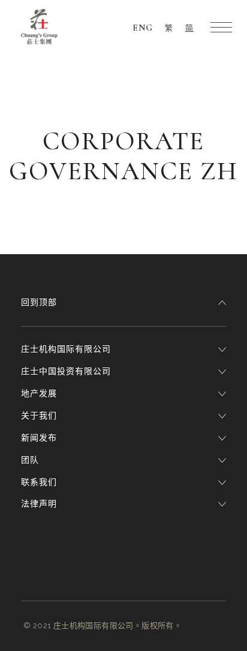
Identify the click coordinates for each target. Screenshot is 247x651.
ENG (142, 27)
